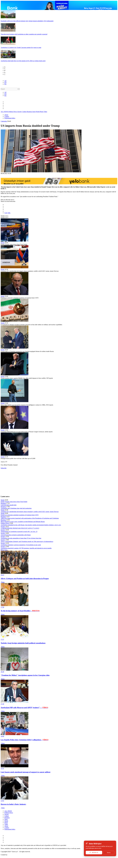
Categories (4, 121)
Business (29, 111)
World (38, 111)
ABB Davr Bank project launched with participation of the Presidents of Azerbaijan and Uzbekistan (30, 518)
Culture (24, 111)
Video (45, 111)
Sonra (108, 852)
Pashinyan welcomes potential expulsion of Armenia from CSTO (20, 515)
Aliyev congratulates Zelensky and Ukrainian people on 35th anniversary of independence (27, 541)
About (6, 115)
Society (19, 111)
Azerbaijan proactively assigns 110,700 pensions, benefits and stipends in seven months (26, 548)
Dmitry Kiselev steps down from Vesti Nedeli (14, 501)
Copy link (7, 213)
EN (5, 82)
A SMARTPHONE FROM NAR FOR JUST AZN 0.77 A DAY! (20, 528)
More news (4, 550)
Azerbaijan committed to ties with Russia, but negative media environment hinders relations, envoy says (31, 525)
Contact (6, 116)
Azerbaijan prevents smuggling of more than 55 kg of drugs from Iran (21, 538)
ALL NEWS (5, 111)
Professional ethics (9, 118)
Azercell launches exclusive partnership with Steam (16, 535)
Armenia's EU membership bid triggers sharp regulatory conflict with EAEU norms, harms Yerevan (30, 511)
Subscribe (3, 468)
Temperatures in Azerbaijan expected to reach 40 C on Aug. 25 (19, 531)
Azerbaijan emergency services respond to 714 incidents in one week (21, 545)
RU (5, 84)
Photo (42, 111)
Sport (34, 111)
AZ (5, 80)
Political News (13, 111)
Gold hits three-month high (8, 505)
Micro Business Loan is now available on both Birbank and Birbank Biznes (23, 521)
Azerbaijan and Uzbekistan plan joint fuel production (16, 508)
